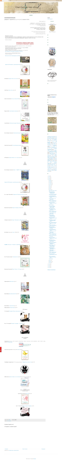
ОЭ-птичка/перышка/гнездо (16, 145)
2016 (49, 178)
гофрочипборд (49, 145)
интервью (48, 147)
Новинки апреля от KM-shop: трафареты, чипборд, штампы (52, 246)
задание (55, 145)
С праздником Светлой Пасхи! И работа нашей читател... (52, 230)
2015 (49, 179)
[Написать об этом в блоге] (13, 419)
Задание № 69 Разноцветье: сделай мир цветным (12, 64)
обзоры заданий (50, 157)
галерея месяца (54, 144)
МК (56, 152)
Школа (53, 169)
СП (47, 165)
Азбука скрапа (54, 138)
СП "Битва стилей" (53, 166)
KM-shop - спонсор (51, 170)
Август (14, 232)
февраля (50, 261)
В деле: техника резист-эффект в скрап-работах (52, 225)
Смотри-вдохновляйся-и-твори (51, 164)
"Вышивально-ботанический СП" (52, 136)
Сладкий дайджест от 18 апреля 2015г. (52, 213)
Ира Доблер (50, 148)
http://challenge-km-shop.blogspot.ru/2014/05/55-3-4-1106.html (14, 51)
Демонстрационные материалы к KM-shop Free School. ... (52, 227)
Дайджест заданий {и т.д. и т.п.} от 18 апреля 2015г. (52, 211)
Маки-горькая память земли (53, 190)
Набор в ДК (27, 393)
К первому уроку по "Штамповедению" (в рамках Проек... (52, 248)
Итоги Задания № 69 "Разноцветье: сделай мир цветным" (52, 209)
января (50, 262)
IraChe (56, 169)
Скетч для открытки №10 (15, 98)
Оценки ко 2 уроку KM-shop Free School (52, 236)
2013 (49, 265)
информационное (54, 147)
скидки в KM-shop (53, 163)
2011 (49, 267)
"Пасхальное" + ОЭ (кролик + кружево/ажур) (12, 244)
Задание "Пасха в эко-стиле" (13, 78)
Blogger (35, 458)
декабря (50, 180)
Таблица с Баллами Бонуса (51, 269)
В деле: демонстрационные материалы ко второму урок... (53, 223)
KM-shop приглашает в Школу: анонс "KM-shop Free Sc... (52, 257)
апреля (50, 189)
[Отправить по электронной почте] (12, 419)
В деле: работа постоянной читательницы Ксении (53, 194)
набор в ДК (51, 153)
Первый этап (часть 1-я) (27, 362)
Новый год (53, 156)
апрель (19, 349)
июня (50, 187)
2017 (49, 177)
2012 (49, 266)
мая (49, 188)
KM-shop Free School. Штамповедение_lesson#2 (12, 55)
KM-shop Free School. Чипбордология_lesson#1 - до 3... (52, 203)
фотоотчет (49, 169)
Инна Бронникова (52, 146)
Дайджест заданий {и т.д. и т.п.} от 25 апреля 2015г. (52, 201)
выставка (48, 144)
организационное (50, 158)
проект (54, 160)
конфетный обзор (53, 151)
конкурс (52, 150)
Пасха (53, 159)
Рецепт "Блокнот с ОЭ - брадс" (16, 269)
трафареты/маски (49, 168)
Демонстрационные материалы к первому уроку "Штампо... (52, 241)
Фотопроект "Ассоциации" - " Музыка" (16, 323)
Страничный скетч (15, 256)
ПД (55, 159)
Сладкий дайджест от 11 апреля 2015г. (52, 232)
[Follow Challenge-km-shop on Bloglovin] (51, 97)
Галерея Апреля (11, 305)
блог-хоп (53, 141)
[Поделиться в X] (14, 419)
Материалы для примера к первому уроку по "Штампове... (52, 243)
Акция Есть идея (54, 140)
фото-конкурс (55, 168)
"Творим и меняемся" (51, 137)
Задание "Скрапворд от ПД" (16, 207)
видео (54, 143)
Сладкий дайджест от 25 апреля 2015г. (52, 199)
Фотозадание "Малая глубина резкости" (15, 311)
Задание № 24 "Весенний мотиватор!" (18, 194)
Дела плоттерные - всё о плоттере (15, 376)
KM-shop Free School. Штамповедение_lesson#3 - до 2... (53, 218)
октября (50, 182)
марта (50, 260)
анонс (49, 141)
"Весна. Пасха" (11, 90)
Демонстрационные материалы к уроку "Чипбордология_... (52, 192)
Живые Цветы (12, 281)
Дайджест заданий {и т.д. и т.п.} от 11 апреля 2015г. (52, 234)
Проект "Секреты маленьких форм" (52, 161)
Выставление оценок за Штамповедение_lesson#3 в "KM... (53, 197)
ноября (50, 181)
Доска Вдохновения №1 (12, 293)
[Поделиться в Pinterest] (16, 419)
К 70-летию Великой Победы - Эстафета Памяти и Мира (52, 207)
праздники (49, 160)
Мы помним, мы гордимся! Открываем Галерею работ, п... (52, 221)
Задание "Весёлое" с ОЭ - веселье (14, 157)
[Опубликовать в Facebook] (15, 419)
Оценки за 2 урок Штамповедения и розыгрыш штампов (52, 215)
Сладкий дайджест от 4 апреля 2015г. (52, 250)
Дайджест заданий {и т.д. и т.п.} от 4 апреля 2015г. (52, 252)
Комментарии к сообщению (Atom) (14, 450)
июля (50, 186)
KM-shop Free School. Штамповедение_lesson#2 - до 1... (53, 238)
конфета (55, 150)
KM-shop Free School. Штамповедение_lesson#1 (53, 254)
